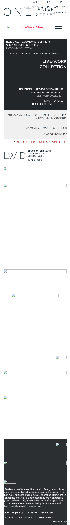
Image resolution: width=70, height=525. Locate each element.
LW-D (56, 115)
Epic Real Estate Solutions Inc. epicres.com (35, 416)
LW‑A (45, 128)
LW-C (46, 115)
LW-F (64, 118)
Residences (31, 7)
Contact (60, 12)
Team (54, 7)
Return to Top (60, 432)
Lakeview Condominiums (36, 42)
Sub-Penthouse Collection (22, 45)
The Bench (47, 2)
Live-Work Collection (19, 48)
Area (36, 2)
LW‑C (64, 128)
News (62, 7)
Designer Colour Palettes (48, 53)
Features (24, 53)
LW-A (27, 115)
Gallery (44, 7)
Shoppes (60, 2)
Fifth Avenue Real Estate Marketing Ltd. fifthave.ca (32, 415)
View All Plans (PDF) (51, 117)
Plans (13, 53)
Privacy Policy (47, 428)
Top (67, 522)
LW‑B (54, 128)
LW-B (36, 115)
